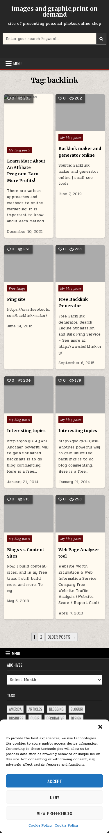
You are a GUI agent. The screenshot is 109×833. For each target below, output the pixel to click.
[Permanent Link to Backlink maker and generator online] (80, 112)
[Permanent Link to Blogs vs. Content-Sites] (28, 513)
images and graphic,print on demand (54, 11)
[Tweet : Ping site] (20, 279)
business (16, 718)
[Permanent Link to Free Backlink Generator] (80, 263)
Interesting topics (26, 430)
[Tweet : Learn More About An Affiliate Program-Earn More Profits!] (16, 140)
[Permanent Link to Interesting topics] (28, 394)
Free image (17, 288)
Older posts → (61, 636)
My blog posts (19, 150)
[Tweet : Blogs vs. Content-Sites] (20, 529)
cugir (35, 718)
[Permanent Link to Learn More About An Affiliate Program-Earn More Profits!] (28, 119)
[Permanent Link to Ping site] (28, 263)
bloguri (77, 709)
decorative (55, 718)
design (76, 718)
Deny (54, 797)
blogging (56, 709)
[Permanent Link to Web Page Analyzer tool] (80, 513)
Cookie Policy (40, 825)
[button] (100, 727)
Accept (54, 781)
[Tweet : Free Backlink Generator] (71, 279)
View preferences (54, 813)
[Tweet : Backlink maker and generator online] (71, 128)
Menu (17, 64)
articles (35, 709)
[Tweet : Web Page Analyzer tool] (71, 529)
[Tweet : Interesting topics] (20, 410)
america (15, 709)
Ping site (16, 299)
